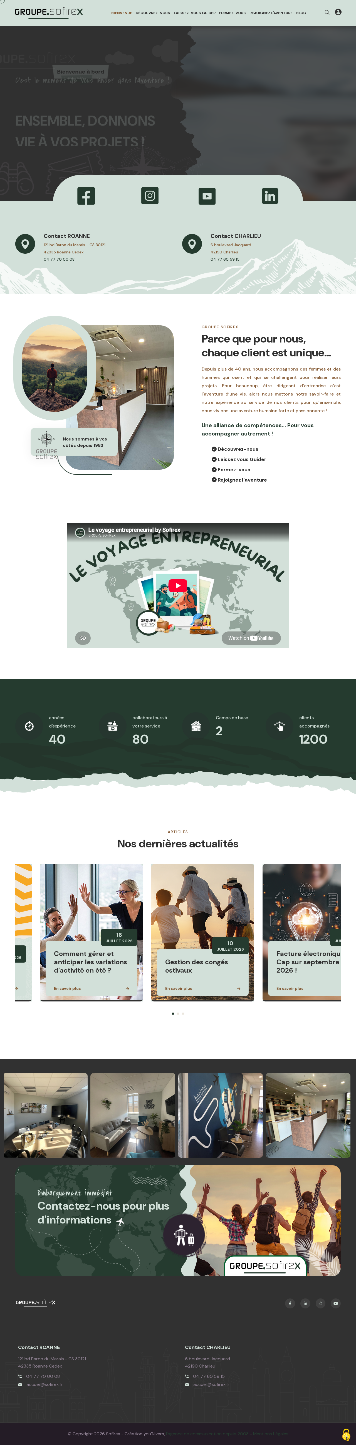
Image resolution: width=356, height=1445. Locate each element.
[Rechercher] (327, 12)
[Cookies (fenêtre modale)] (346, 1435)
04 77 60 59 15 (225, 259)
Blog (301, 13)
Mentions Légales (270, 1434)
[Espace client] (338, 12)
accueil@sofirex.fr (44, 1384)
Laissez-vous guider (195, 13)
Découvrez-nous (153, 13)
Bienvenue (121, 13)
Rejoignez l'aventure (271, 13)
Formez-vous (232, 13)
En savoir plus (42, 988)
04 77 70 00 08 (59, 259)
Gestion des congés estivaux (171, 966)
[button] (173, 1014)
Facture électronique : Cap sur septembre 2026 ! (287, 962)
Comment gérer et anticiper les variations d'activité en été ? (65, 962)
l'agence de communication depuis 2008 (207, 1434)
